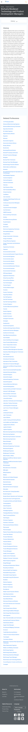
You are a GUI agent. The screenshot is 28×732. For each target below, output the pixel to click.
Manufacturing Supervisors (9, 439)
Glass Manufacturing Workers (10, 335)
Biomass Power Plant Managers (10, 162)
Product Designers (7, 544)
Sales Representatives (8, 594)
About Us (4, 692)
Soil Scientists (6, 606)
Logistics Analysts (7, 427)
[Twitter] (22, 715)
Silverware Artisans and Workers (10, 601)
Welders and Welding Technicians (10, 647)
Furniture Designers (7, 304)
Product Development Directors (10, 546)
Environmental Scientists (9, 268)
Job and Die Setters (7, 398)
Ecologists (5, 224)
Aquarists (5, 136)
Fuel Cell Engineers (7, 297)
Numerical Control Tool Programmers (11, 498)
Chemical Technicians (8, 182)
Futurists (5, 309)
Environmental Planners (8, 263)
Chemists (5, 185)
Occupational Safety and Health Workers (12, 501)
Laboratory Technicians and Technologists (12, 400)
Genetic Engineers (7, 311)
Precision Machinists (7, 536)
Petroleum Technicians (8, 522)
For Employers (17, 692)
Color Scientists (6, 196)
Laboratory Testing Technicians (10, 403)
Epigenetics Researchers (8, 275)
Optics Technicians (7, 508)
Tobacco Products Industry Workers (11, 634)
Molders (5, 474)
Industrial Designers (7, 374)
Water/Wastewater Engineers (10, 645)
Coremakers (6, 205)
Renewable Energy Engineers (9, 575)
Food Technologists (7, 282)
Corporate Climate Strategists (10, 207)
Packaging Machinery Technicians (11, 513)
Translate (19, 711)
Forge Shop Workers (7, 294)
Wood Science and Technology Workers (12, 659)
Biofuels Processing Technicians (10, 152)
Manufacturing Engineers (9, 434)
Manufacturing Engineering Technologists (12, 431)
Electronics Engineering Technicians (11, 229)
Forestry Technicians (8, 292)
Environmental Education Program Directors (13, 254)
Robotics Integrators (7, 584)
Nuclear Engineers (7, 493)
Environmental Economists (9, 251)
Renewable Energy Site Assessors (11, 577)
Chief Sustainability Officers (9, 189)
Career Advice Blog (6, 706)
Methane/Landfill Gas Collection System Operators (12, 458)
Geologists (5, 321)
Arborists (5, 138)
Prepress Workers (7, 541)
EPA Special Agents (7, 273)
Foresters (5, 289)
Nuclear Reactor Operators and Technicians (13, 496)
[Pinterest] (19, 719)
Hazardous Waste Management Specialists (13, 349)
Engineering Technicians (8, 247)
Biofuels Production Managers (10, 155)
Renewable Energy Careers (9, 572)
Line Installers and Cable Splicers (10, 422)
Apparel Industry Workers (9, 133)
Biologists (5, 157)
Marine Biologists (7, 441)
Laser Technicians (7, 415)
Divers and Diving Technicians (10, 214)
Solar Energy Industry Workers (10, 608)
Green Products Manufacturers (10, 342)
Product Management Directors (10, 548)
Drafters (5, 217)
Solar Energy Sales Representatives (11, 613)
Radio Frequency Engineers (9, 560)
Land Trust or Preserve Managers (10, 408)
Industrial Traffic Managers (9, 391)
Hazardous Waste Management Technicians (13, 351)
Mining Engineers (7, 472)
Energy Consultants (7, 238)
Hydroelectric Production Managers (11, 363)
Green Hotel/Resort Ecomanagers (11, 340)
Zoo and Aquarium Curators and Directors (12, 662)
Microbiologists (6, 465)
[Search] (26, 2)
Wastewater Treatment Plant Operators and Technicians (13, 642)
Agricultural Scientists (8, 128)
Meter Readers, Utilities (8, 455)
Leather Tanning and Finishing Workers (12, 420)
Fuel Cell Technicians (8, 299)
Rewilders (5, 579)
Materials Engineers (7, 443)
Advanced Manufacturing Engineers (11, 124)
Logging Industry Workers (9, 424)
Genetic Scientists (7, 313)
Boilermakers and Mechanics (9, 167)
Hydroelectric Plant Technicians (10, 361)
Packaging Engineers (8, 510)
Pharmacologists (7, 529)
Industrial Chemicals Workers (9, 372)
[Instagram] (15, 719)
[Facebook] (15, 715)
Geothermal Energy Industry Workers (11, 328)
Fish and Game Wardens (8, 280)
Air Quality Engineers (8, 131)
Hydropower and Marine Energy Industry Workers (12, 367)
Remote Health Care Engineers (10, 570)
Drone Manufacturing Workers (10, 219)
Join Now (4, 696)
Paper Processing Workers (9, 515)
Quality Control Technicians (9, 555)
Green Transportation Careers (10, 344)
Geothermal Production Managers (11, 330)
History (13, 21)
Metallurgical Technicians (9, 453)
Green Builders (6, 337)
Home (2, 6)
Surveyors (5, 629)
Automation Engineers (8, 140)
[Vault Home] (7, 1)
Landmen (5, 410)
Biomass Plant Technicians (9, 159)
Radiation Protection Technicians (10, 558)
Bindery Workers (7, 145)
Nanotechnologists (7, 484)
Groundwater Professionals (9, 347)
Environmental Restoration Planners (11, 266)
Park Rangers (6, 517)
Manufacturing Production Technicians (12, 436)
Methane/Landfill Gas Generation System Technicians (12, 462)
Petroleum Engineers (8, 520)
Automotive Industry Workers (9, 143)
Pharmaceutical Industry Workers (10, 524)
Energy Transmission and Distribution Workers (11, 244)
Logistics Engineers (7, 429)
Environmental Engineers (9, 256)
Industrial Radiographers (8, 386)
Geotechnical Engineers (8, 325)
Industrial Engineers (7, 381)
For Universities (17, 694)
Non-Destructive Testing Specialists (11, 491)
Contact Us (4, 694)
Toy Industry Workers (8, 639)
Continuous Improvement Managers (11, 202)
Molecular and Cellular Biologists (10, 477)
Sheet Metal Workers (8, 598)
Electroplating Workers (8, 231)
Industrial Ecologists (7, 377)
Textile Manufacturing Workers (10, 632)
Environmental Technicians (9, 270)
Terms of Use (5, 711)
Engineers (5, 249)
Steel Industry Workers (8, 622)
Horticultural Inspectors (8, 356)
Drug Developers (7, 222)
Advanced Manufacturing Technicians (11, 126)
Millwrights (5, 470)
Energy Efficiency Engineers (9, 241)
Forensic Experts (7, 285)
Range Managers (7, 563)
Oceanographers (7, 503)
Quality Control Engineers (9, 553)
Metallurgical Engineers (8, 450)
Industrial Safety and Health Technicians (12, 388)
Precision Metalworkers (8, 539)
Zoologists (5, 664)
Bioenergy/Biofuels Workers (9, 150)
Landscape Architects (8, 412)
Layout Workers (6, 417)
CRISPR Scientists (7, 212)
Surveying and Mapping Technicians (11, 627)
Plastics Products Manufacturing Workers (12, 532)
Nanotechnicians (7, 482)
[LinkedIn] (19, 715)
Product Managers (7, 551)
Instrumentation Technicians (9, 393)
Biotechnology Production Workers (11, 164)
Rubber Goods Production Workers (11, 591)
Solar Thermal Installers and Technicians (12, 617)
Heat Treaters (6, 354)
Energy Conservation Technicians (10, 236)
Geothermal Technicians (8, 332)
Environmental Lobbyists (8, 261)
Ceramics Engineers (7, 177)
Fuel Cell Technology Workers (9, 301)
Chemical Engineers (7, 180)
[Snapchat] (22, 719)
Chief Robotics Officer (8, 187)
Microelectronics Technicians (9, 467)
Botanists (5, 169)
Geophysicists (6, 323)
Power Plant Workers (8, 534)
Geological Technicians (8, 318)
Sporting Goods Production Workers (11, 620)
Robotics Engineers (7, 582)
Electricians (5, 226)
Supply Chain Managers (8, 625)
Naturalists (5, 489)
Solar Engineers (6, 615)
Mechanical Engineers (8, 448)
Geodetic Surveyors (7, 316)
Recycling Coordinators (8, 567)
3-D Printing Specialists (8, 121)
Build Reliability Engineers (9, 175)
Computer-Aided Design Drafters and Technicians (11, 200)
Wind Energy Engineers (8, 650)
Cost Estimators (6, 210)
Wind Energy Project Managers (10, 657)
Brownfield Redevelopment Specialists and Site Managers (13, 172)
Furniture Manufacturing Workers (10, 306)
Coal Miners (6, 194)
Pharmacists (6, 527)
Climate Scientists (7, 192)
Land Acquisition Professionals (10, 405)
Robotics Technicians (8, 586)
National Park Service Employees (10, 486)
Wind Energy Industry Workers (10, 652)
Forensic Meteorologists (8, 287)
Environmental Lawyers (8, 258)
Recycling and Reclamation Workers (11, 565)
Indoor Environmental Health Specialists (12, 369)
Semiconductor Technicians (9, 596)
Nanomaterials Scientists (9, 479)
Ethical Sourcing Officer (8, 278)
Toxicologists (6, 637)
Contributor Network (18, 699)
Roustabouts (6, 589)
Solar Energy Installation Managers (11, 610)
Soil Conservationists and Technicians (11, 603)
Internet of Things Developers (10, 396)
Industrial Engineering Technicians (11, 379)
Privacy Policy (5, 709)
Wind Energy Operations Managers (11, 654)
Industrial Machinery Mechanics (10, 384)
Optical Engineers (7, 505)
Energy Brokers (6, 233)
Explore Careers (10, 6)
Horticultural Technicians (8, 359)
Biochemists (6, 147)
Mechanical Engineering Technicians (11, 446)
